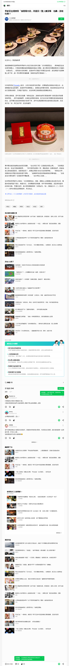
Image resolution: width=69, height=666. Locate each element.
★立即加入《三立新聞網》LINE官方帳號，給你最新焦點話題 (25, 194)
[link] (10, 407)
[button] (6, 407)
